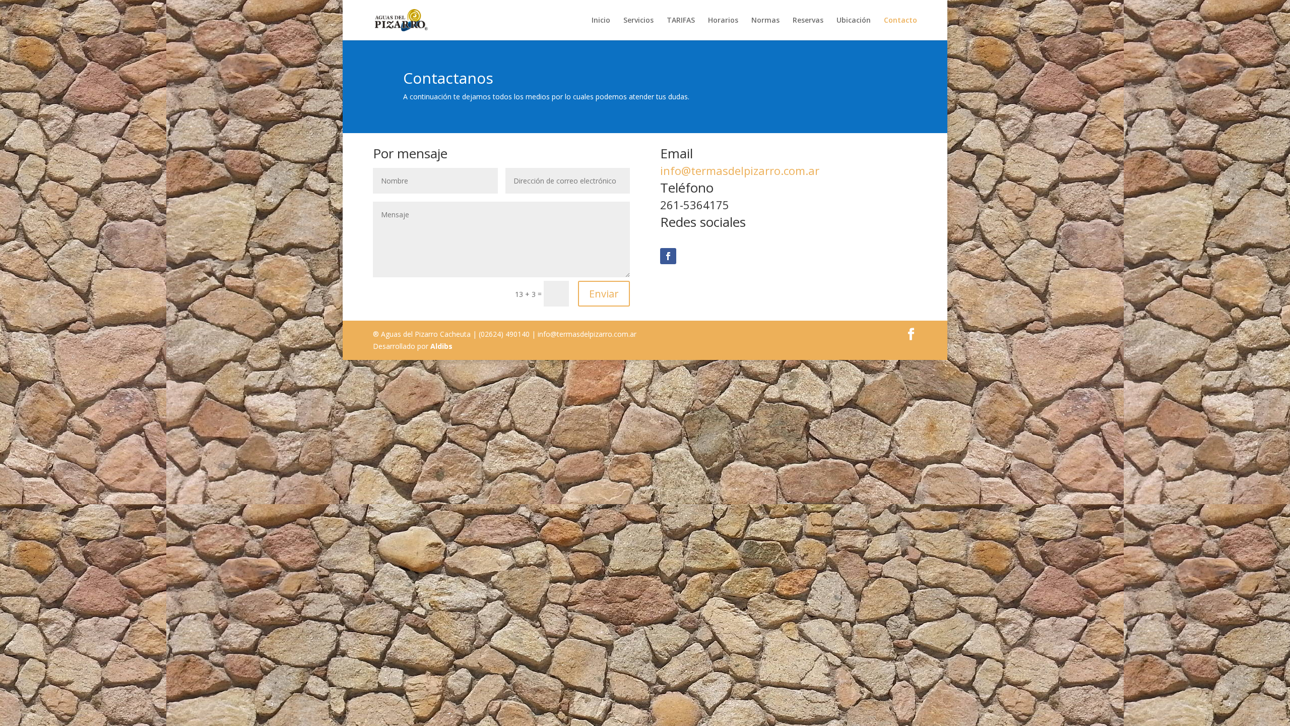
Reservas (808, 21)
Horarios (723, 21)
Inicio (601, 21)
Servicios (638, 21)
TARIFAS (681, 21)
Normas (765, 21)
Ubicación (853, 21)
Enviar (604, 293)
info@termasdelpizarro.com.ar (739, 170)
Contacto (900, 21)
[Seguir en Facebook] (668, 256)
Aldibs (441, 346)
